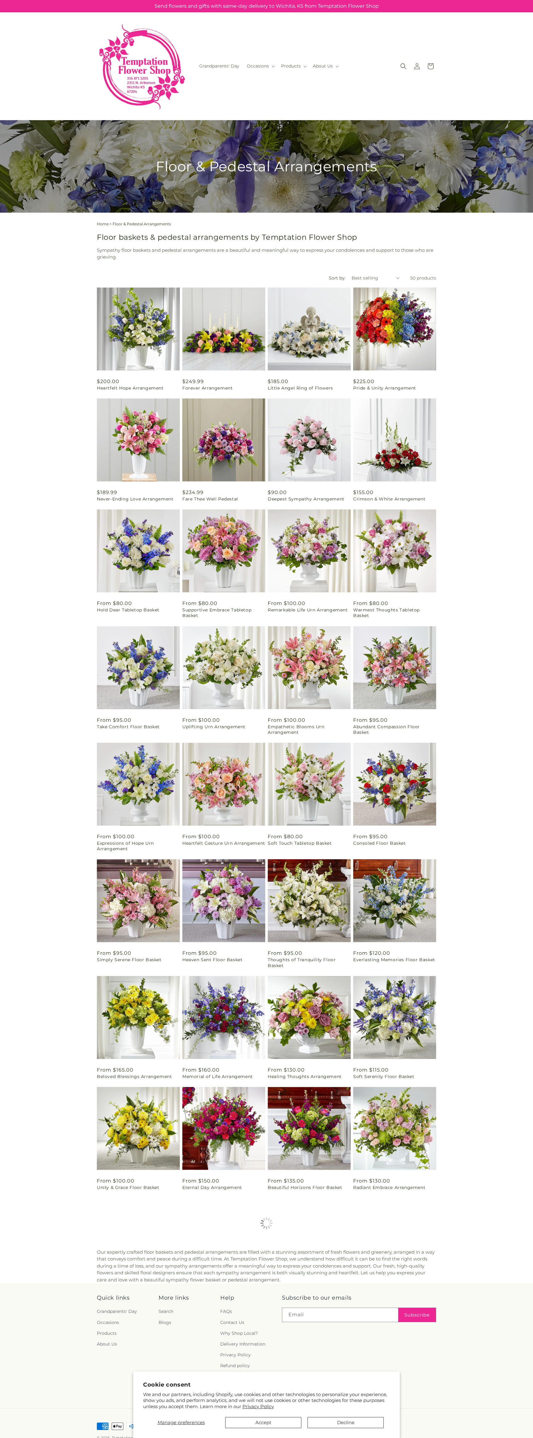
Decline (345, 1422)
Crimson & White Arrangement (389, 499)
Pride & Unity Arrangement (384, 388)
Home (103, 224)
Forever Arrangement (207, 388)
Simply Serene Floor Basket (129, 959)
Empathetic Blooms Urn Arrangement (296, 729)
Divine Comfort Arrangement (131, 1298)
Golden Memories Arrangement (390, 1298)
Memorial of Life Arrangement (217, 1076)
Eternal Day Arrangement (212, 1187)
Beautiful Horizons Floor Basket (305, 1187)
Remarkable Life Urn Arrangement (308, 610)
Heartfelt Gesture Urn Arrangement (223, 843)
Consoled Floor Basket (379, 843)
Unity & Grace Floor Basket (128, 1187)
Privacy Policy (258, 1406)
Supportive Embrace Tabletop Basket (216, 612)
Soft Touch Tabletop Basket (300, 843)
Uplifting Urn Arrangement (214, 726)
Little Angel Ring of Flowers (300, 388)
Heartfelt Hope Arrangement (130, 388)
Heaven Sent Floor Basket (212, 959)
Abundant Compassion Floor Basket (386, 729)
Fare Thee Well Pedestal (210, 499)
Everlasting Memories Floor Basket (394, 959)
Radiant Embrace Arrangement (389, 1187)
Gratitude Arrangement (295, 1298)
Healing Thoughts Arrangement (305, 1076)
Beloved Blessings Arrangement (134, 1076)
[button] (260, 65)
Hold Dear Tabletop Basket (128, 610)
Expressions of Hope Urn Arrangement (125, 846)
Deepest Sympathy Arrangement (306, 499)
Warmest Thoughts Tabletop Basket (386, 612)
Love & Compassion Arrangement (221, 1298)
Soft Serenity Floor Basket (384, 1076)
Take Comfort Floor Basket (128, 726)
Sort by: (337, 278)
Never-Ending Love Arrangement (135, 499)
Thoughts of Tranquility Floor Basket (302, 962)
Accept (263, 1422)
